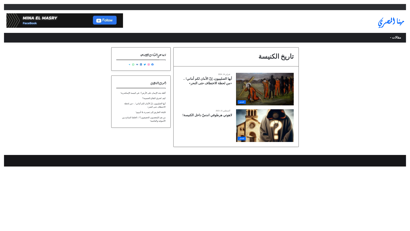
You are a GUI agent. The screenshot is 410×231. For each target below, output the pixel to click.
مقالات (396, 37)
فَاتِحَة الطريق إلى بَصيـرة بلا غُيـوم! (151, 112)
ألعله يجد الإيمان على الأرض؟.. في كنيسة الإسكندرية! (143, 93)
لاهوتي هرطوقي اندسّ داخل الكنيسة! (207, 115)
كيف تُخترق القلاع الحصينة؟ (154, 98)
